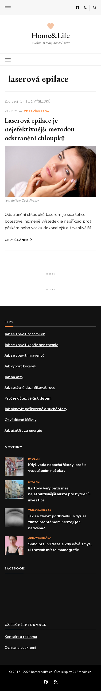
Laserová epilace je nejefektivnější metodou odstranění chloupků (39, 129)
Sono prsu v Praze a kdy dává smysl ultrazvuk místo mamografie (60, 547)
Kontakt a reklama (21, 636)
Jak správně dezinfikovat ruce (30, 387)
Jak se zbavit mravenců (24, 355)
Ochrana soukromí (20, 647)
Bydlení (34, 459)
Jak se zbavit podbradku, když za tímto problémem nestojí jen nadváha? (57, 522)
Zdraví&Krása (36, 111)
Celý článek (17, 240)
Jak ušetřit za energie (23, 430)
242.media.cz (82, 672)
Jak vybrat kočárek (20, 366)
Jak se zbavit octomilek (25, 334)
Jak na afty (14, 377)
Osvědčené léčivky (20, 419)
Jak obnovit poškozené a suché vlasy (36, 409)
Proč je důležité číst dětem (28, 398)
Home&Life (50, 35)
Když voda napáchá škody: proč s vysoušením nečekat (57, 467)
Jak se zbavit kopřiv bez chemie (31, 344)
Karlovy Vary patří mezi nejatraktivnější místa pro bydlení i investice (59, 494)
